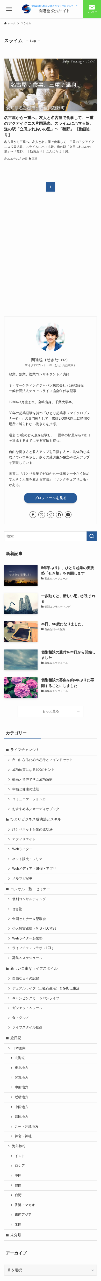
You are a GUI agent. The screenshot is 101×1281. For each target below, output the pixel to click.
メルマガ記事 (22, 878)
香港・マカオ (25, 1205)
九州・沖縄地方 (26, 1126)
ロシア (20, 1166)
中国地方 (21, 1107)
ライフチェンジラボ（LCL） (33, 948)
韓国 (18, 1185)
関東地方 (21, 1078)
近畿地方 (21, 1097)
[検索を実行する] (91, 536)
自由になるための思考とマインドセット (42, 760)
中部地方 (21, 1087)
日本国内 (19, 1048)
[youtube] (68, 514)
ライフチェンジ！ (24, 750)
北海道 (20, 1058)
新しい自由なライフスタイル (33, 968)
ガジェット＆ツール (27, 1008)
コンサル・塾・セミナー (30, 889)
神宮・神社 (23, 1136)
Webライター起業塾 (27, 938)
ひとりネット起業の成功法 (32, 829)
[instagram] (50, 514)
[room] (59, 514)
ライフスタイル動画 (27, 1027)
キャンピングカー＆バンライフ (35, 998)
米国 (18, 1224)
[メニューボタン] (9, 9)
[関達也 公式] (50, 9)
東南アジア (23, 1214)
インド (20, 1156)
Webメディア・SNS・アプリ (34, 868)
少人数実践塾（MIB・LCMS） (35, 928)
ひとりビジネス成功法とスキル (35, 819)
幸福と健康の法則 (25, 789)
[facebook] (33, 514)
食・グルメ (20, 1018)
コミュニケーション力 (29, 799)
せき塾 (17, 909)
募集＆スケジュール (27, 958)
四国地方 (21, 1117)
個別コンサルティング (29, 899)
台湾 (18, 1195)
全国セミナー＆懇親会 (29, 919)
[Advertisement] (50, 258)
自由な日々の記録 (25, 978)
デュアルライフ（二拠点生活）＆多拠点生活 (46, 988)
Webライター (22, 849)
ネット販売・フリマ (27, 859)
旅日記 (15, 1038)
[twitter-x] (41, 514)
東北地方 (21, 1068)
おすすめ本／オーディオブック (35, 809)
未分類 (15, 1235)
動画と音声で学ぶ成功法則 (32, 779)
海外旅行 (19, 1146)
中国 (18, 1175)
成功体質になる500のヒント (33, 770)
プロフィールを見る (50, 498)
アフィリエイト (24, 839)
